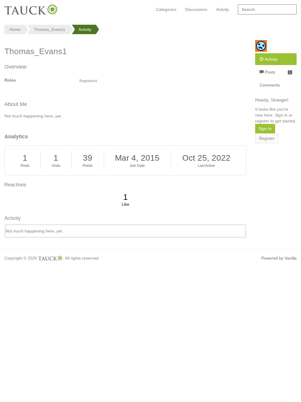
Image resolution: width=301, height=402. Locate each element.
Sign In (265, 128)
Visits (56, 166)
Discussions (196, 9)
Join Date (137, 166)
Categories (166, 9)
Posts (25, 166)
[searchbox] (267, 9)
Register (267, 138)
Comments (270, 85)
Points (88, 166)
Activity (222, 9)
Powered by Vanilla (279, 258)
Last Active (206, 166)
